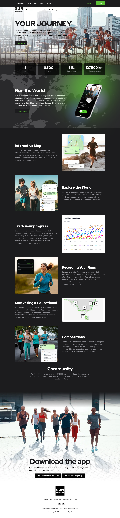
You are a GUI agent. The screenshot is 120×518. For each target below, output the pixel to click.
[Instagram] (63, 504)
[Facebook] (59, 504)
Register (89, 3)
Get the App (20, 3)
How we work (30, 10)
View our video (22, 111)
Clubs (29, 3)
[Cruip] (19, 9)
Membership (41, 10)
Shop (35, 3)
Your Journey (53, 10)
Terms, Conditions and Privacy (50, 508)
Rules (63, 10)
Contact (49, 3)
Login (100, 3)
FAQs (41, 3)
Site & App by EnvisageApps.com (69, 508)
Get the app (21, 43)
